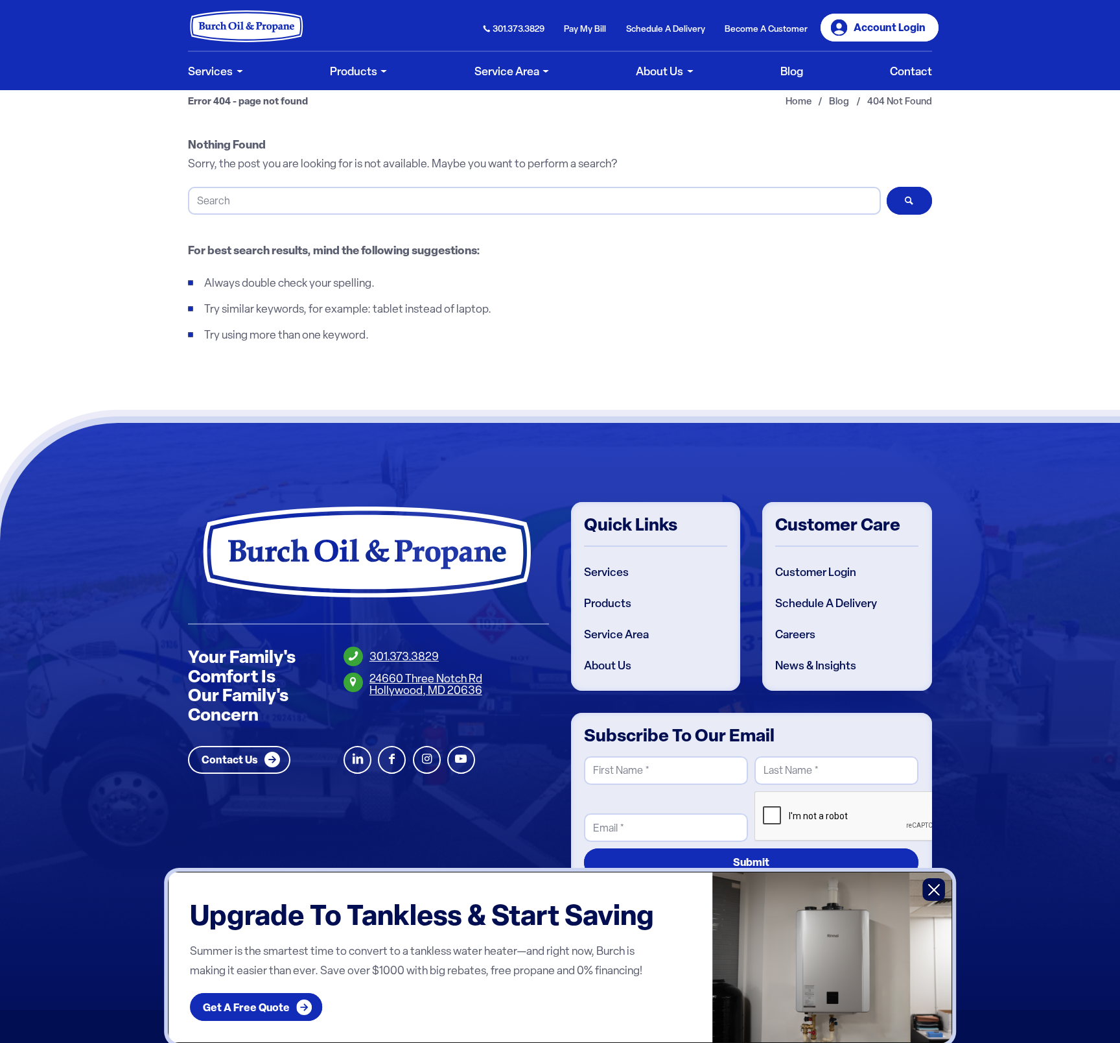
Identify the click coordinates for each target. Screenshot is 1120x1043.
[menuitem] (514, 27)
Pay (585, 28)
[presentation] (852, 816)
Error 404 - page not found (248, 101)
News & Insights (815, 665)
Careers (795, 634)
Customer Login (815, 572)
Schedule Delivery (665, 28)
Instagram (427, 760)
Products (607, 603)
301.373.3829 (518, 28)
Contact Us (230, 759)
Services (606, 572)
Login (890, 27)
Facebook (392, 760)
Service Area (616, 634)
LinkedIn (357, 760)
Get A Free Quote (246, 1007)
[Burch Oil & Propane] (247, 26)
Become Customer (766, 28)
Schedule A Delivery (826, 603)
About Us (607, 665)
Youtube (461, 760)
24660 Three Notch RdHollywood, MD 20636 (425, 684)
